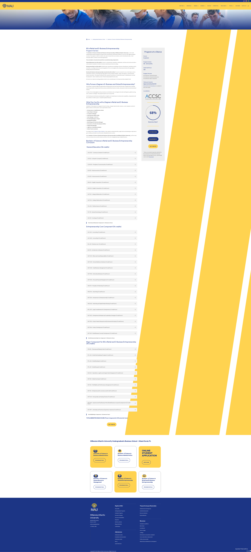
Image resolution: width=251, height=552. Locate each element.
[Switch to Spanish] (246, 1)
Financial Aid (145, 86)
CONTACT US (244, 5)
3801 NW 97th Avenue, (94, 520)
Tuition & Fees (153, 132)
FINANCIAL (196, 5)
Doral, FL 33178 (93, 522)
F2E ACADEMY (238, 5)
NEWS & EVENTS (223, 5)
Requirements (153, 139)
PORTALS (231, 5)
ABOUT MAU (181, 5)
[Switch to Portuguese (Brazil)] (248, 1)
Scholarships (152, 86)
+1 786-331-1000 (93, 526)
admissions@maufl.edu (94, 524)
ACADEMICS (202, 5)
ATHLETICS (209, 5)
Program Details (99, 460)
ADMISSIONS (189, 5)
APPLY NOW (146, 462)
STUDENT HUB (215, 5)
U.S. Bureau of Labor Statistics (99, 131)
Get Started (111, 424)
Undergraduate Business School (99, 39)
